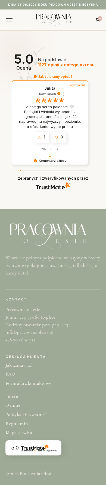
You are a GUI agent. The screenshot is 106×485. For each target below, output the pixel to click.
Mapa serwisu (18, 432)
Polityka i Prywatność (26, 414)
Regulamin (16, 423)
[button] (35, 76)
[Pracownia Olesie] (54, 20)
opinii (66, 64)
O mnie (12, 405)
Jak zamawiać (18, 365)
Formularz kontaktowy (28, 383)
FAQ (10, 374)
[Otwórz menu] (9, 20)
